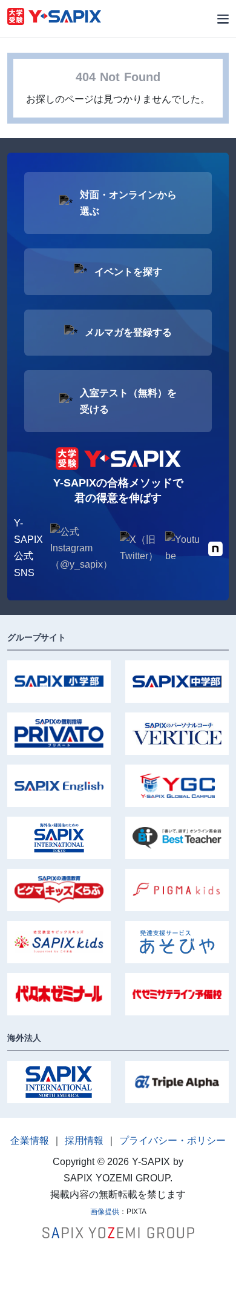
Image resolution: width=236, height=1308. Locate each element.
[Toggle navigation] (223, 19)
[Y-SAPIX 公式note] (215, 548)
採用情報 (84, 1140)
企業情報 (29, 1140)
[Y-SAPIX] (54, 18)
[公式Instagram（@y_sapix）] (81, 548)
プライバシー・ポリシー (172, 1140)
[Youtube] (183, 547)
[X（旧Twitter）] (139, 547)
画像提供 (104, 1211)
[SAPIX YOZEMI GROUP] (118, 1232)
